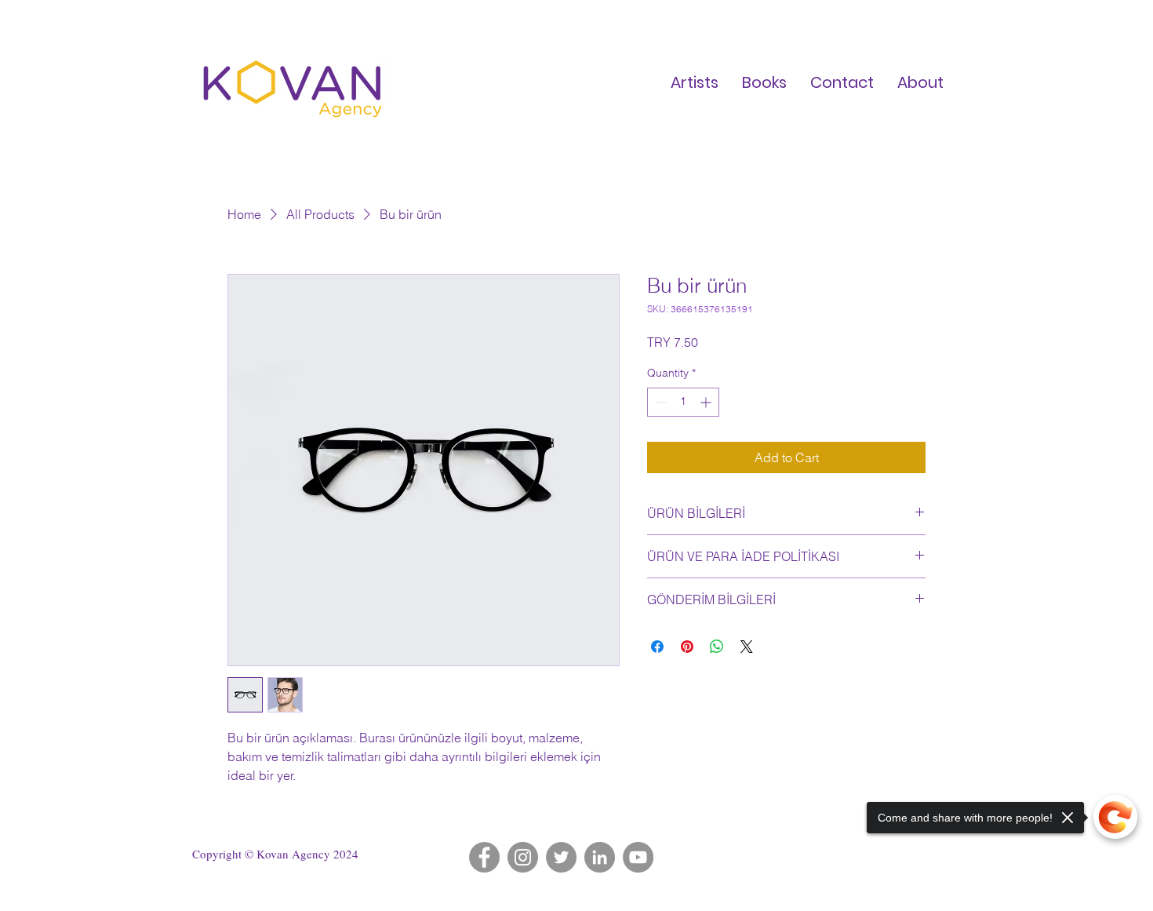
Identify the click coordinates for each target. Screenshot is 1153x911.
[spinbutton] (683, 402)
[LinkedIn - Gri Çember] (599, 857)
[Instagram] (522, 857)
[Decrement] (659, 402)
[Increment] (707, 402)
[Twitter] (561, 857)
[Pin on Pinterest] (687, 646)
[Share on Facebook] (657, 646)
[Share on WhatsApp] (716, 646)
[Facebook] (484, 857)
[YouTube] (638, 857)
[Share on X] (746, 646)
